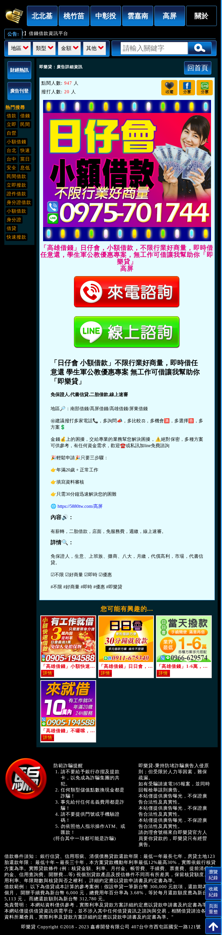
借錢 (25, 115)
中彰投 (105, 16)
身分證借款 (19, 202)
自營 (11, 133)
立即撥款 (16, 185)
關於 (201, 16)
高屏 (170, 16)
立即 (11, 124)
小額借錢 (16, 141)
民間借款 (16, 176)
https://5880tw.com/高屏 (80, 506)
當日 (25, 159)
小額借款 (16, 211)
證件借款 (16, 193)
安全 (11, 167)
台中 (11, 159)
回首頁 (197, 68)
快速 (25, 150)
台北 (11, 150)
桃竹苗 (74, 16)
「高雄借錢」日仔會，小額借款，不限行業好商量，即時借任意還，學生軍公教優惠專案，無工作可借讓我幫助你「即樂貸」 (14, 15)
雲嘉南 (137, 16)
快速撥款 (16, 237)
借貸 (11, 228)
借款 (11, 115)
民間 (25, 124)
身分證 (14, 219)
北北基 (42, 16)
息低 (25, 167)
